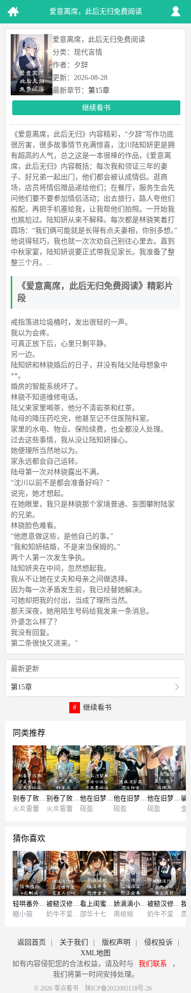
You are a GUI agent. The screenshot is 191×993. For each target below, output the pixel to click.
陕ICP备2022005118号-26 (118, 988)
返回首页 (31, 942)
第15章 (99, 90)
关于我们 (74, 942)
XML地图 (95, 953)
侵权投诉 (158, 942)
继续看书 (96, 108)
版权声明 (116, 942)
